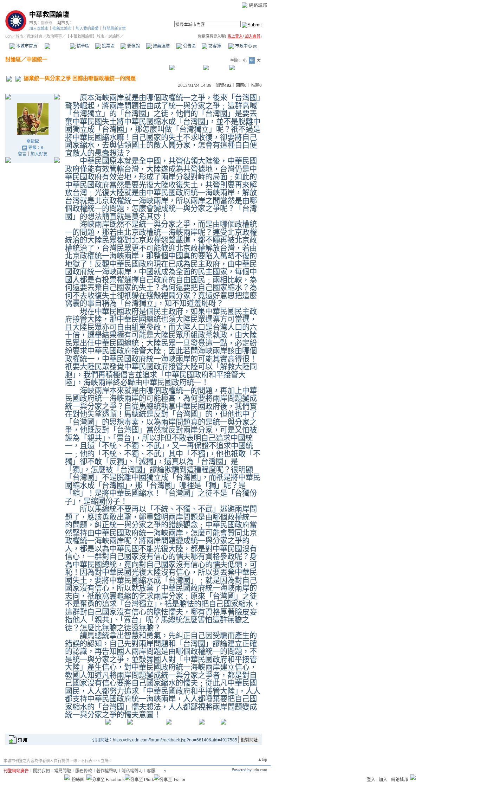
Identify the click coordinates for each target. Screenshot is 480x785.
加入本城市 (38, 28)
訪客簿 (214, 46)
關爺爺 (46, 23)
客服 (151, 770)
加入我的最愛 (87, 28)
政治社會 (35, 36)
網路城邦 (258, 5)
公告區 (189, 46)
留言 (22, 154)
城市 (19, 36)
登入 (371, 779)
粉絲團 (78, 779)
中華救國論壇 (49, 14)
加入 (383, 779)
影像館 (133, 46)
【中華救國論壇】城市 (85, 36)
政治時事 (54, 36)
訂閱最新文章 (114, 28)
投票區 (108, 46)
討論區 (57, 46)
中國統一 (36, 59)
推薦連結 (161, 46)
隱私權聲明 (132, 770)
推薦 (256, 85)
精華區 (82, 46)
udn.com (260, 769)
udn (8, 36)
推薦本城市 (62, 28)
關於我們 (41, 770)
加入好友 (39, 154)
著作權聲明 (106, 770)
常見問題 (62, 770)
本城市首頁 (26, 46)
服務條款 (83, 770)
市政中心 (245, 46)
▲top (262, 759)
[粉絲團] (67, 777)
